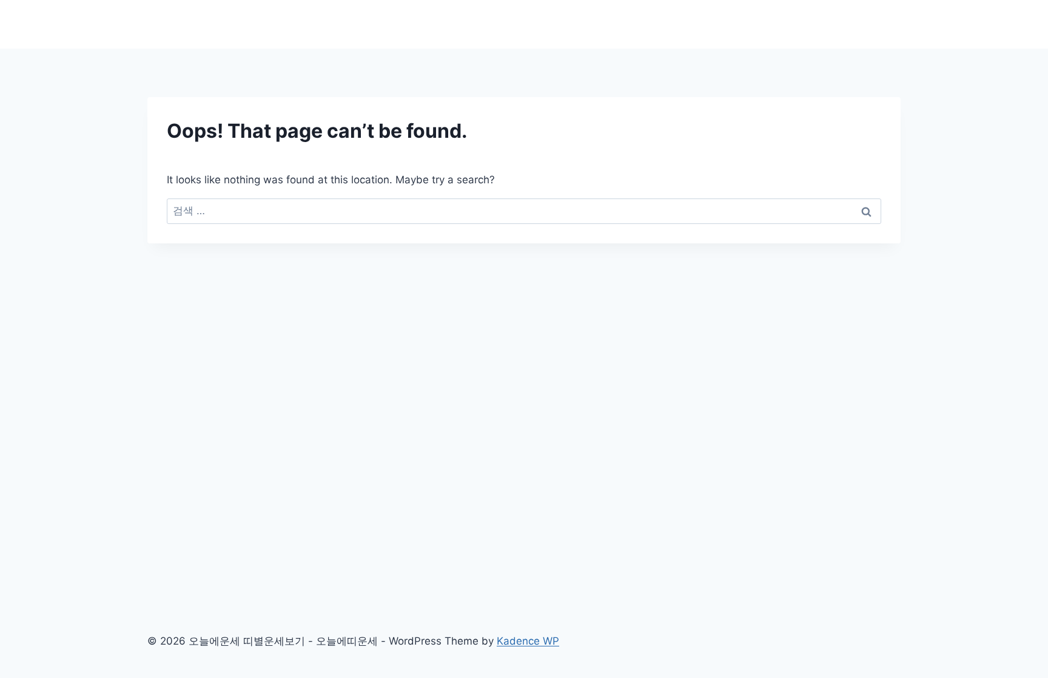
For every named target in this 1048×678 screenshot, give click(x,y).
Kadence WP (528, 641)
